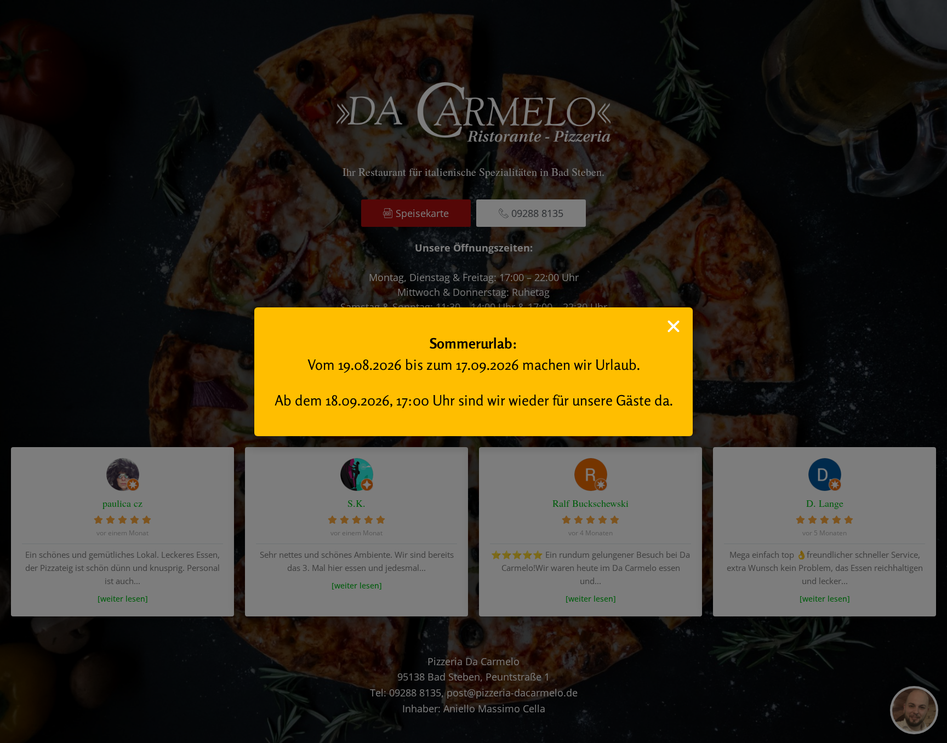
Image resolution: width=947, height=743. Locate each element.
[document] (473, 371)
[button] (673, 326)
